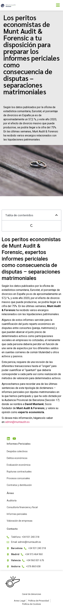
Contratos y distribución (19, 485)
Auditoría (11, 500)
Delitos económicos (17, 458)
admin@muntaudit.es (17, 422)
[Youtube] (14, 438)
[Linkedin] (8, 438)
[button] (47, 5)
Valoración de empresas (19, 520)
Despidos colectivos (17, 451)
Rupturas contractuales (19, 471)
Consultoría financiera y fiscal (22, 507)
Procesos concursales (18, 478)
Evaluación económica (18, 464)
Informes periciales (17, 514)
